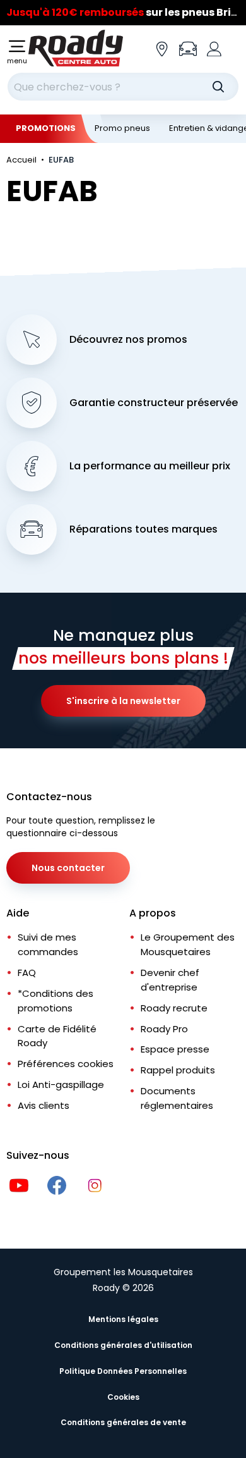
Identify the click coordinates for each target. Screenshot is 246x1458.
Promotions (46, 128)
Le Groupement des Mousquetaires (188, 944)
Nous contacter (68, 868)
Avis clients (43, 1105)
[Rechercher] (218, 87)
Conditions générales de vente (123, 1422)
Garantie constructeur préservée (153, 403)
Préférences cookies (66, 1063)
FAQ (27, 972)
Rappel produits (178, 1070)
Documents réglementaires (177, 1098)
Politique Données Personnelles (123, 1371)
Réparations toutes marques (143, 529)
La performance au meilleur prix (149, 466)
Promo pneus (122, 128)
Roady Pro (164, 1028)
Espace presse (175, 1049)
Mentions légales (123, 1319)
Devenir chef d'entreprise (170, 980)
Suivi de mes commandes (48, 944)
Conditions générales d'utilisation (123, 1345)
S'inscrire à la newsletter (123, 701)
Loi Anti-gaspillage (61, 1084)
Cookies (123, 1397)
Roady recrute (174, 1008)
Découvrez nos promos (128, 340)
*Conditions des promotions (55, 1001)
